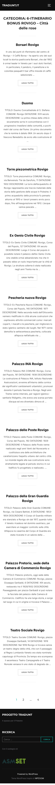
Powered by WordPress (27, 774)
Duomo (27, 103)
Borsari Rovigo (27, 45)
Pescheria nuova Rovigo (27, 298)
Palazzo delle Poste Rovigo (27, 430)
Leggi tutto (29, 83)
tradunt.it (10, 5)
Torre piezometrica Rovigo (27, 169)
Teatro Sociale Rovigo (27, 630)
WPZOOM (39, 778)
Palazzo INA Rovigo (27, 364)
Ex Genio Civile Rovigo (27, 235)
